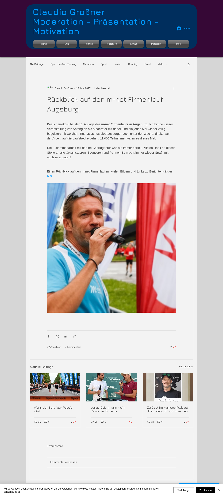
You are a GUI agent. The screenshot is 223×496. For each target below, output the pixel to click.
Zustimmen (205, 490)
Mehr (160, 64)
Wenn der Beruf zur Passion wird (54, 409)
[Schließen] (219, 490)
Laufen (117, 64)
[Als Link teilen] (74, 336)
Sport (104, 64)
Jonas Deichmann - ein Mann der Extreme (108, 409)
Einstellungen (183, 490)
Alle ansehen (186, 366)
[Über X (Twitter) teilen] (57, 336)
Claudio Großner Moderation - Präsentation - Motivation (96, 21)
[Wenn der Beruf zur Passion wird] (55, 387)
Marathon (88, 64)
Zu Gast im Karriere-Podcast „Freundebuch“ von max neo (167, 409)
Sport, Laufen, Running (63, 64)
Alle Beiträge (37, 64)
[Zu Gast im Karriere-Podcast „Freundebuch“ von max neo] (168, 387)
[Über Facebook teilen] (48, 336)
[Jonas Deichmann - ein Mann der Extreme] (111, 387)
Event (147, 64)
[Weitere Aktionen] (174, 88)
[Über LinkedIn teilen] (65, 336)
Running (132, 64)
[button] (189, 64)
